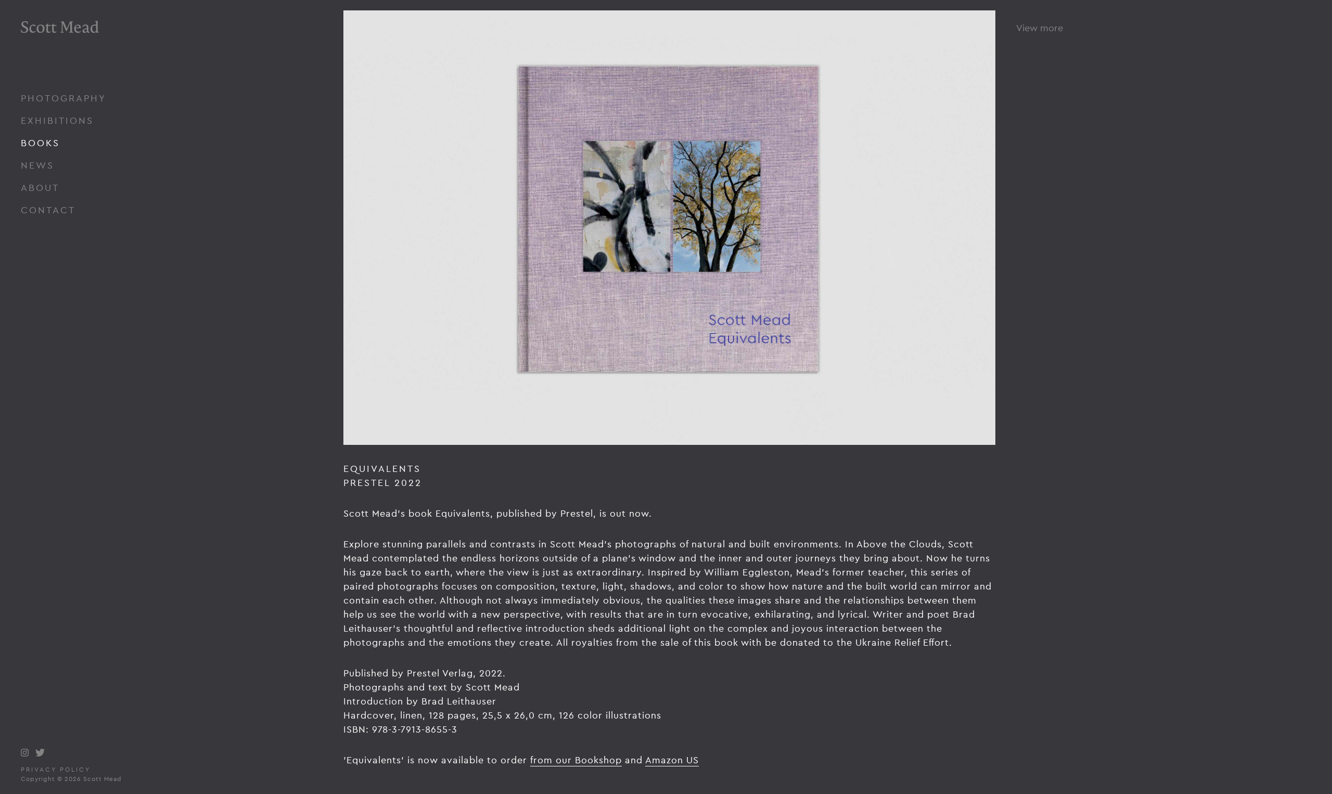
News (37, 165)
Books (40, 143)
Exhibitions (57, 120)
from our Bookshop (576, 760)
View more (1039, 28)
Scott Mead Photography (60, 56)
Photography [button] (63, 98)
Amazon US (672, 760)
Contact (48, 210)
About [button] (40, 188)
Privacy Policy (56, 769)
